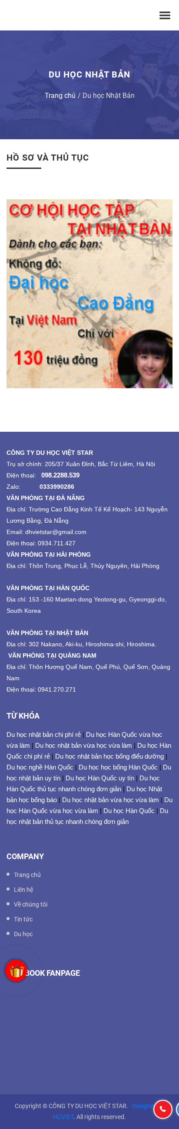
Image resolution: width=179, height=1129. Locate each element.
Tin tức (23, 919)
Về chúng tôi (30, 904)
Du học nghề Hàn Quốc (40, 767)
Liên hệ (23, 889)
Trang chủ (60, 95)
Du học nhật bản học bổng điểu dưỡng (109, 756)
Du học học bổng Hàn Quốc (118, 767)
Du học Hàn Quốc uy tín (100, 778)
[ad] (89, 294)
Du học (23, 934)
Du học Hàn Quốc (129, 810)
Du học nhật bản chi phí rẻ (44, 734)
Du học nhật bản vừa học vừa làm (83, 745)
